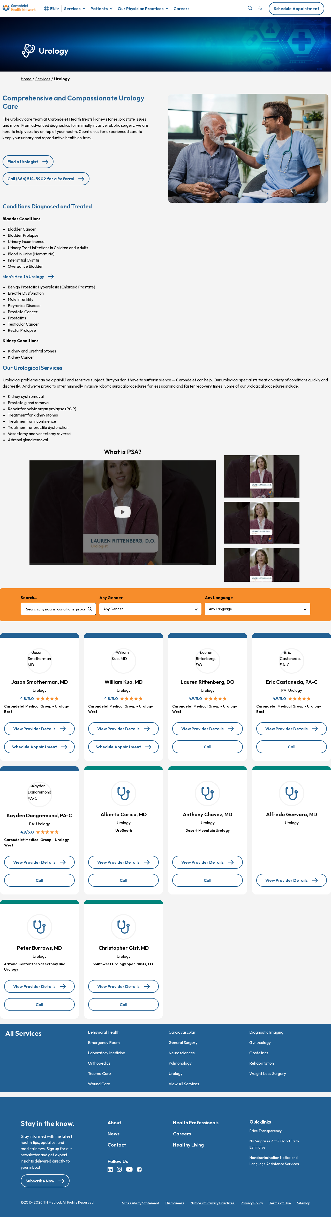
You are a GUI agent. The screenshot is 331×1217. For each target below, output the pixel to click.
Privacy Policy (252, 1203)
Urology (176, 1073)
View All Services (184, 1083)
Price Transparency (266, 1130)
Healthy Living (188, 1145)
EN (53, 8)
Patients (99, 8)
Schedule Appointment (296, 8)
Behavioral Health (103, 1032)
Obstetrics (258, 1052)
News (113, 1134)
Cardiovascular (182, 1032)
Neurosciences (182, 1052)
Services (72, 8)
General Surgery (183, 1042)
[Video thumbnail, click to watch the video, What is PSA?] (261, 476)
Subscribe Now (40, 1181)
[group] (263, 518)
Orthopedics (99, 1063)
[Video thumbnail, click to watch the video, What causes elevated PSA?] (261, 569)
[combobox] (58, 609)
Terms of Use (280, 1203)
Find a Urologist (22, 161)
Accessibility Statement (140, 1203)
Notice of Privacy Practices (213, 1203)
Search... (29, 597)
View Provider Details (39, 730)
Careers (182, 9)
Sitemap (303, 1203)
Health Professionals (196, 1123)
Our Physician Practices (141, 8)
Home (26, 78)
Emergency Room (104, 1042)
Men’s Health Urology (23, 276)
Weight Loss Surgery (267, 1073)
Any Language (220, 609)
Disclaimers (175, 1203)
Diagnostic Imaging (266, 1032)
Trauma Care (99, 1073)
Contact (117, 1145)
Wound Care (99, 1083)
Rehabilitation (261, 1063)
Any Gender (113, 609)
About (114, 1123)
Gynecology (260, 1042)
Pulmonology (180, 1063)
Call (218, 748)
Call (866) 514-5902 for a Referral (40, 178)
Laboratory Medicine (106, 1052)
